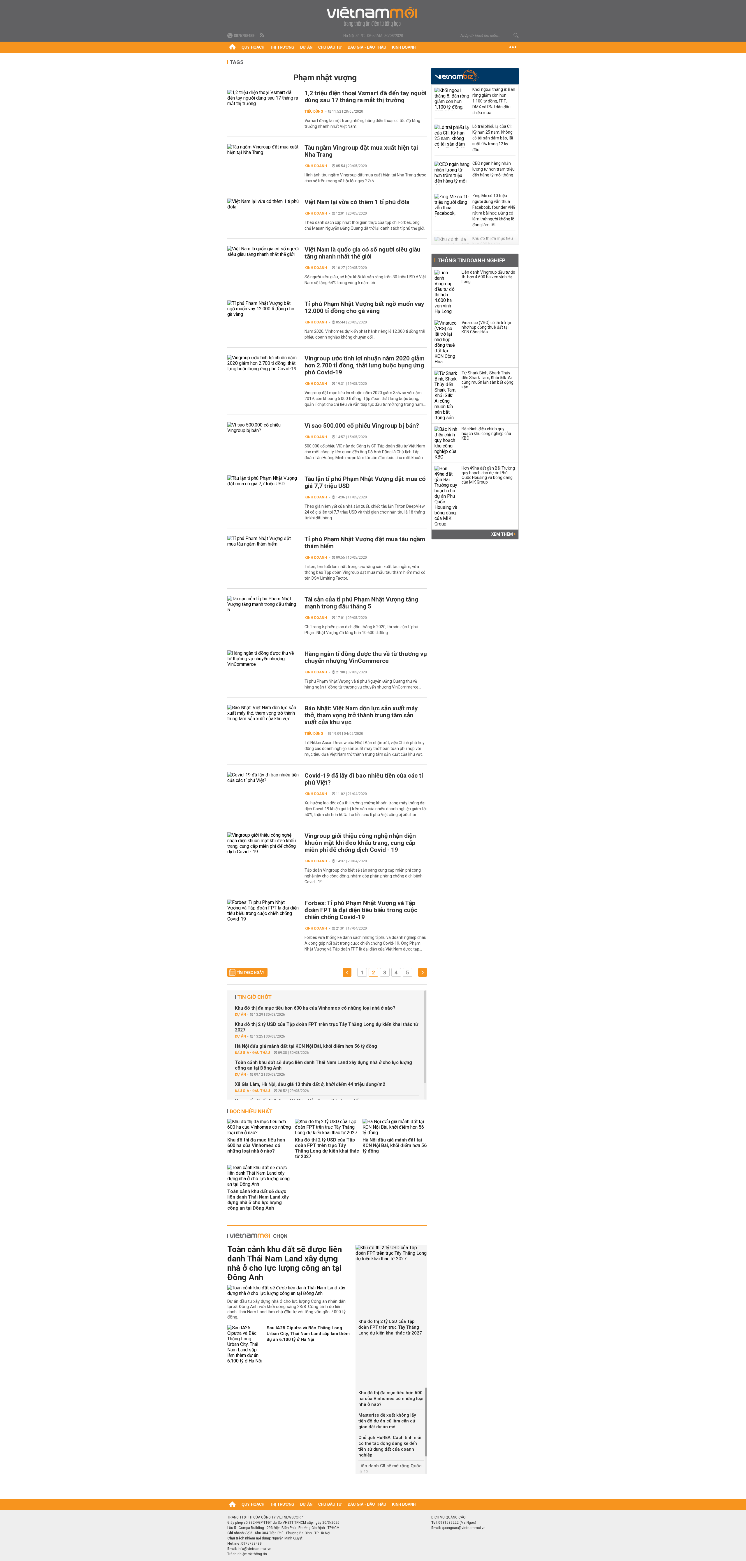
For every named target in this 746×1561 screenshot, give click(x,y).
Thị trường (282, 47)
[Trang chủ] (232, 47)
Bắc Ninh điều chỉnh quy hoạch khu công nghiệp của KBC (486, 433)
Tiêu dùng (314, 111)
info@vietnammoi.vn (254, 1549)
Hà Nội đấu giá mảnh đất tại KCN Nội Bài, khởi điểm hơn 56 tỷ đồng (306, 1046)
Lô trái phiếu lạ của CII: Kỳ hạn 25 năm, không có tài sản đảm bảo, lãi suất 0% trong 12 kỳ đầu (492, 138)
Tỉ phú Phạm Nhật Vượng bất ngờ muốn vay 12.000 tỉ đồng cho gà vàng (364, 307)
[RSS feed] (262, 35)
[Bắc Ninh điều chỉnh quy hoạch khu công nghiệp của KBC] (446, 443)
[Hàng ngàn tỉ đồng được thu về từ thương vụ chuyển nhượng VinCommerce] (263, 658)
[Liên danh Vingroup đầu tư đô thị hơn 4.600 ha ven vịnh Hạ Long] (446, 292)
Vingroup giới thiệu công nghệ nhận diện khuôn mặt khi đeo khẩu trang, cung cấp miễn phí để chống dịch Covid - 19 (360, 842)
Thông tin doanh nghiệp (471, 260)
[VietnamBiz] (456, 75)
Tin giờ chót (254, 997)
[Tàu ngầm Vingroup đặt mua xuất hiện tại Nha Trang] (263, 149)
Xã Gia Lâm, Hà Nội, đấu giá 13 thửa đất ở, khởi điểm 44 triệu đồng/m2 (310, 1084)
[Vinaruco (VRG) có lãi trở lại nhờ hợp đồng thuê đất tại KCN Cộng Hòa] (446, 342)
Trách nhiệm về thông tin (247, 1554)
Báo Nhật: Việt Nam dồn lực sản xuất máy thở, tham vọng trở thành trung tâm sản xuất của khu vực (361, 715)
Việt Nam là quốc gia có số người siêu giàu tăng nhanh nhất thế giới (362, 253)
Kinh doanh (404, 47)
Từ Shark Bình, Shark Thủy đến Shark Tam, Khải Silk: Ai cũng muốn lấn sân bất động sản (487, 380)
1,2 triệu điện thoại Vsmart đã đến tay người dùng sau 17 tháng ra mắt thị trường (365, 97)
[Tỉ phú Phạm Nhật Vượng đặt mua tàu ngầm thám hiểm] (263, 541)
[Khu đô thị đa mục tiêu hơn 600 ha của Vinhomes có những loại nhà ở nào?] (259, 1127)
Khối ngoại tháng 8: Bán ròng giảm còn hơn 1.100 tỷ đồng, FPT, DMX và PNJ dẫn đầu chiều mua (493, 101)
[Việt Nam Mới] (373, 17)
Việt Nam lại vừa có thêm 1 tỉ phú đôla (357, 202)
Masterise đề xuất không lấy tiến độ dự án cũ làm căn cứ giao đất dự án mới (387, 1421)
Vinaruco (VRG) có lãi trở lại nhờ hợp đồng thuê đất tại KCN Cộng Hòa (486, 327)
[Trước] (347, 972)
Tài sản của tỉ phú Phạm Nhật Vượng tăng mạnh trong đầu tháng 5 (361, 603)
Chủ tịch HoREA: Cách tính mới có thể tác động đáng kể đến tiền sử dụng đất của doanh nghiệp (389, 1446)
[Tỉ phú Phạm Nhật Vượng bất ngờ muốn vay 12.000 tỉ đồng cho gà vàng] (263, 308)
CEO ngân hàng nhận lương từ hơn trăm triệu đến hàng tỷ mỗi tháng (493, 169)
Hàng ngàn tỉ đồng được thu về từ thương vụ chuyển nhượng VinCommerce (366, 657)
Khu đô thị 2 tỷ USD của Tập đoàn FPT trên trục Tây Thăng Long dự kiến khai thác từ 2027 (326, 1027)
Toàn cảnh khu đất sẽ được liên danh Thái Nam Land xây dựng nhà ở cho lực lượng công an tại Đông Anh (323, 1065)
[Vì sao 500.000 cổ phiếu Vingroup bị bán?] (263, 427)
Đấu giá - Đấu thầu (367, 47)
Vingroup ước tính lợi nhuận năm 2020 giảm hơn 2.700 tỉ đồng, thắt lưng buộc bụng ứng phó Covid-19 (365, 365)
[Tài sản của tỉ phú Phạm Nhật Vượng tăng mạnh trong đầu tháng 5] (263, 604)
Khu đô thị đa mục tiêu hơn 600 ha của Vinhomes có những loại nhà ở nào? (315, 1008)
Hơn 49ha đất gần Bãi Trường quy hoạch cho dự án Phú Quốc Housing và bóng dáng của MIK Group (488, 475)
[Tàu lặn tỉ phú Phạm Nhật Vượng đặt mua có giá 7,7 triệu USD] (263, 480)
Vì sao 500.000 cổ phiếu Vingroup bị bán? (362, 425)
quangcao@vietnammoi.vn (463, 1528)
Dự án (306, 47)
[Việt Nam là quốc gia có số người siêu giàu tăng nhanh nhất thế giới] (263, 251)
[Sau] (422, 972)
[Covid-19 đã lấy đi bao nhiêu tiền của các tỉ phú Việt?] (263, 777)
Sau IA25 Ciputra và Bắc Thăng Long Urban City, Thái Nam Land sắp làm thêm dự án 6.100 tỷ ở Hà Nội (308, 1333)
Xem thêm (502, 534)
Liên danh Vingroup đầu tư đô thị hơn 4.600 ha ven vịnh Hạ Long (488, 277)
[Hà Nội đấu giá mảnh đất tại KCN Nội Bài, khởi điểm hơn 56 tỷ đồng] (395, 1127)
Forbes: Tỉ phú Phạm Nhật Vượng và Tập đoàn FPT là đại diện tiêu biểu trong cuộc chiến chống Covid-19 (361, 910)
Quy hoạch (253, 47)
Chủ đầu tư (330, 47)
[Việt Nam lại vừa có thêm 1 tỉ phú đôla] (263, 204)
